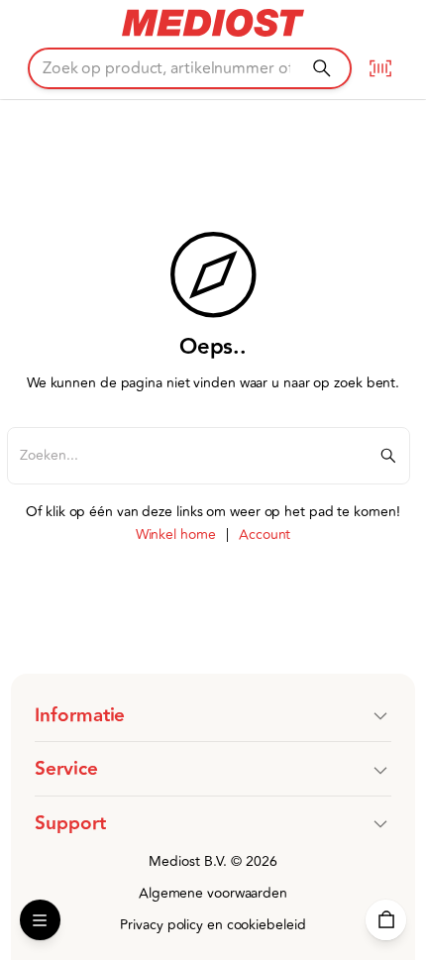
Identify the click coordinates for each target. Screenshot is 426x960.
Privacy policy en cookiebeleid (212, 924)
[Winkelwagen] (386, 920)
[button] (212, 715)
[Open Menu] (40, 920)
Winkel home (176, 534)
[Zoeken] (321, 68)
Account (264, 534)
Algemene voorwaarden (213, 893)
